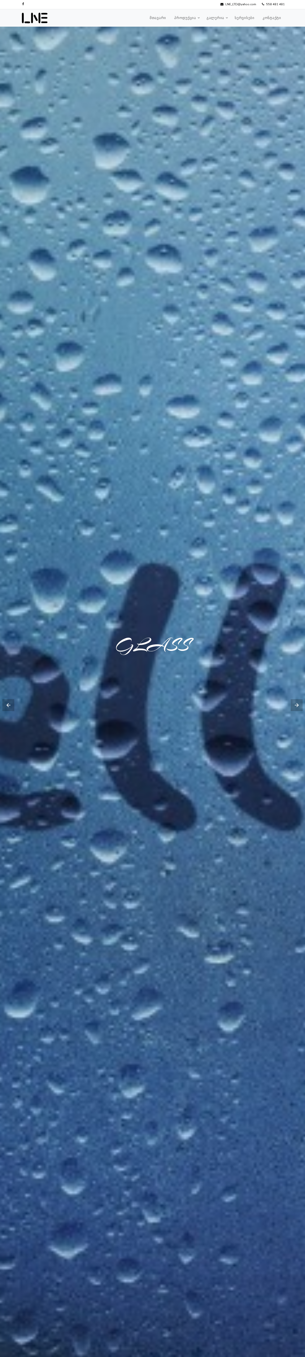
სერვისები (244, 17)
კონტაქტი (272, 17)
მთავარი (158, 17)
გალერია (215, 17)
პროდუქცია (185, 17)
